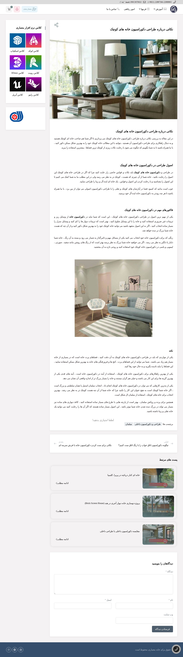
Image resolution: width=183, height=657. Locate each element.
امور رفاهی (129, 9)
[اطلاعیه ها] (17, 9)
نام (171, 600)
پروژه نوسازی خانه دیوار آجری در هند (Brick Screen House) (112, 503)
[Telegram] (14, 649)
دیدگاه (169, 571)
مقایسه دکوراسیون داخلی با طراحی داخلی (120, 531)
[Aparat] (20, 649)
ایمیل (108, 600)
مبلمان (129, 424)
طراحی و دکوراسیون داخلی (148, 424)
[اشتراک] (55, 25)
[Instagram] (8, 649)
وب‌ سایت (168, 614)
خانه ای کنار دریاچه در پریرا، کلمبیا (124, 475)
